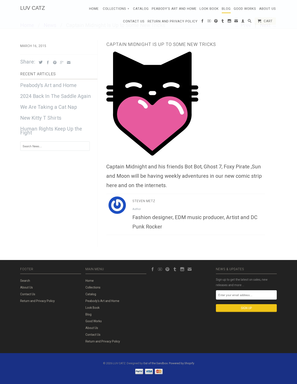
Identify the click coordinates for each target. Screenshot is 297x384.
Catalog (141, 9)
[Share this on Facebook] (47, 62)
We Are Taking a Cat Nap (48, 107)
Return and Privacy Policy (173, 21)
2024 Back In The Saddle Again (55, 96)
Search (25, 280)
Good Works (245, 9)
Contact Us (134, 21)
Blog (226, 9)
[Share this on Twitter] (40, 62)
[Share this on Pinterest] (54, 62)
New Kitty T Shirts (40, 118)
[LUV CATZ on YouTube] (209, 21)
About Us (267, 9)
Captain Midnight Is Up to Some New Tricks (161, 44)
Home (94, 9)
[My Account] (243, 21)
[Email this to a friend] (67, 62)
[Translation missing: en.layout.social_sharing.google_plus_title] (60, 62)
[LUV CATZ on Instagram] (229, 21)
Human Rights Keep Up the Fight (51, 131)
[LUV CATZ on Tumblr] (223, 21)
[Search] (250, 21)
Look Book (209, 9)
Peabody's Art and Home (174, 9)
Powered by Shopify (181, 363)
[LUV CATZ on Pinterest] (216, 21)
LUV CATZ (32, 8)
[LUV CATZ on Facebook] (202, 21)
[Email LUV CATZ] (236, 21)
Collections (116, 9)
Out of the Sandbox (155, 363)
